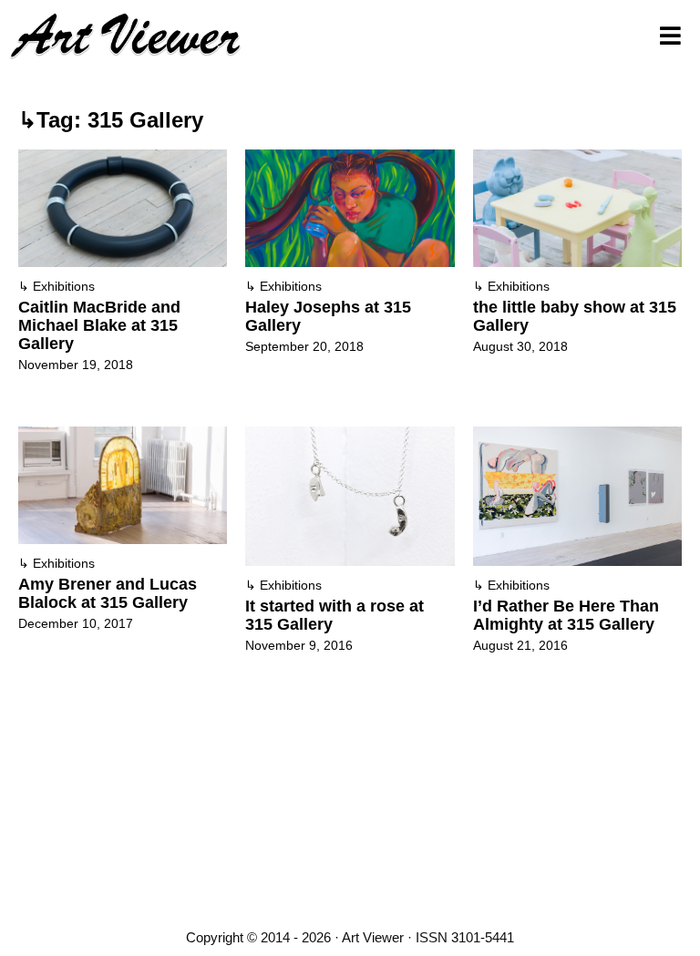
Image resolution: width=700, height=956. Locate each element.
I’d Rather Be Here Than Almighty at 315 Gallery (566, 615)
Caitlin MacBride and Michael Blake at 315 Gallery (99, 325)
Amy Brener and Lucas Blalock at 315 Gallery (107, 593)
